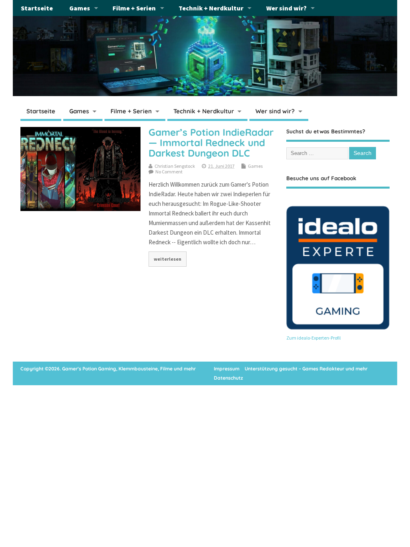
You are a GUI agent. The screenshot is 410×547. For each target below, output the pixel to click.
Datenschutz (228, 378)
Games (79, 8)
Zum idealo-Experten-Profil (313, 338)
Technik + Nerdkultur (211, 8)
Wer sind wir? (286, 8)
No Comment (169, 172)
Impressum (226, 369)
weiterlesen (167, 259)
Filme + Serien (134, 8)
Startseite (37, 8)
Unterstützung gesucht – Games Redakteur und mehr (306, 369)
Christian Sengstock (175, 166)
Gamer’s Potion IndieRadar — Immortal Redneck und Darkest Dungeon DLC (211, 142)
